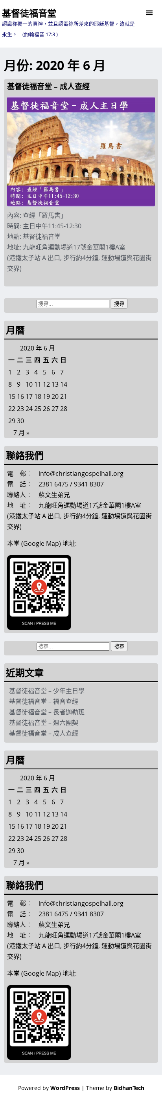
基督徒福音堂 (29, 13)
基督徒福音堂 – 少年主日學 (47, 690)
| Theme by (112, 1088)
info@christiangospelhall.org (81, 473)
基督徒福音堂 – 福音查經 (43, 701)
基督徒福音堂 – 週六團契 (43, 722)
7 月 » (21, 432)
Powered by (49, 1088)
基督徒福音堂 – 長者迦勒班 (47, 712)
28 (63, 408)
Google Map (41, 543)
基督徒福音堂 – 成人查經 (48, 86)
